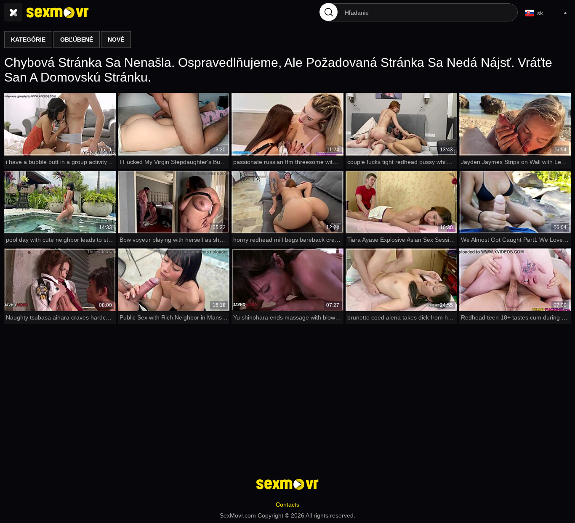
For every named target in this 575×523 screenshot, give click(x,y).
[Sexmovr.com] (58, 12)
